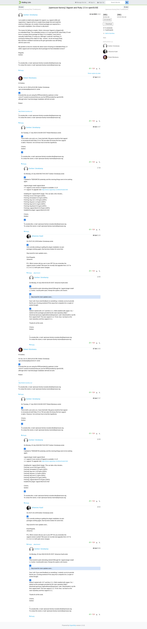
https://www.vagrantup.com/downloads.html (55, 189)
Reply (22, 70)
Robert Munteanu (29, 78)
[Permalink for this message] (99, 69)
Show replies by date (94, 73)
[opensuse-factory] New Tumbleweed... (30, 9)
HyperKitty (73, 625)
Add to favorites (110, 33)
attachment (37, 273)
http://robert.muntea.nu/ (25, 111)
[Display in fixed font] (96, 68)
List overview (107, 19)
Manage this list (81, 2)
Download (108, 24)
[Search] (127, 2)
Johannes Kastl (37, 236)
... (19, 93)
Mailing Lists (26, 2)
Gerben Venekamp (30, 15)
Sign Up (101, 2)
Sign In (92, 2)
